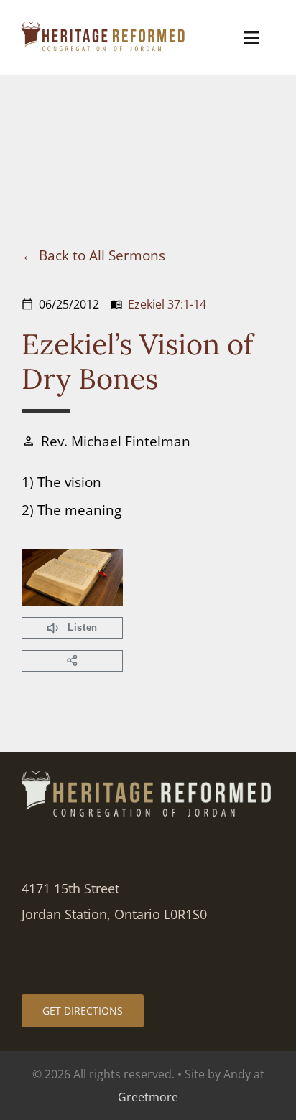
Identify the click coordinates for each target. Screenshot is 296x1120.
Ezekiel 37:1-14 (167, 304)
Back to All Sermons (102, 255)
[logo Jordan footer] (148, 777)
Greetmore (148, 1097)
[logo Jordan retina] (104, 28)
